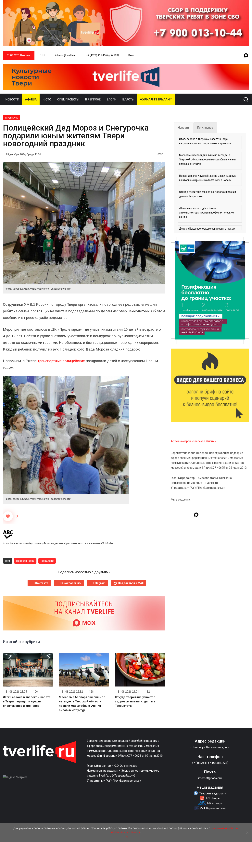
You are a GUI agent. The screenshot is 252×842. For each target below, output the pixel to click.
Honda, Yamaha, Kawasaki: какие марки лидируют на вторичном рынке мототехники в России (208, 178)
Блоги (111, 99)
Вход (131, 55)
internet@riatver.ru (210, 778)
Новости (12, 99)
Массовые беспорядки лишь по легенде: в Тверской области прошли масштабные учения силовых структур (207, 159)
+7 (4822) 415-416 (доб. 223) (102, 55)
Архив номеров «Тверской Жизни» (193, 441)
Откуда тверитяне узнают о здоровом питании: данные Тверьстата (135, 701)
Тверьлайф (47, 560)
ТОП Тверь (213, 798)
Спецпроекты (68, 99)
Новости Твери (25, 560)
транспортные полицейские (61, 361)
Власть (128, 99)
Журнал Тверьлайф (156, 99)
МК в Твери (214, 803)
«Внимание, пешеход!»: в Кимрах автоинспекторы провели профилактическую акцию (206, 212)
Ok (127, 837)
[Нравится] (8, 516)
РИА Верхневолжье (213, 808)
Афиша (31, 99)
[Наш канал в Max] (246, 55)
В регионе (93, 99)
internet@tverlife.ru (65, 55)
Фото (47, 99)
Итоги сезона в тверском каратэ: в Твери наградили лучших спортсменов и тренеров (27, 701)
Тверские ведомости (212, 793)
